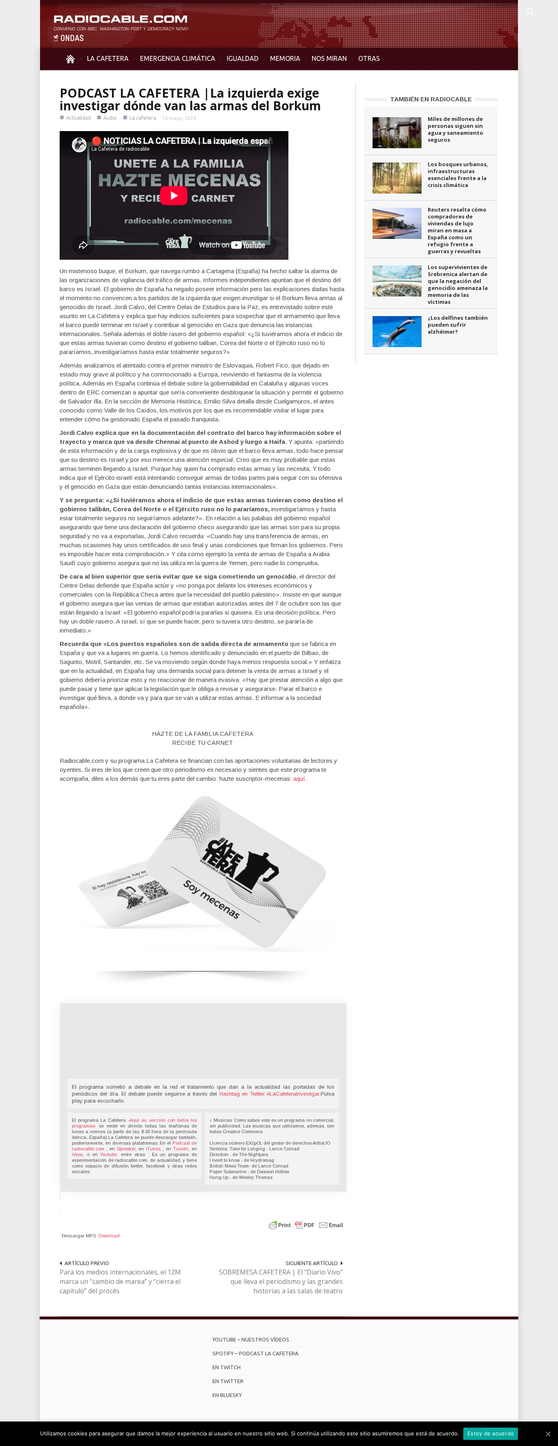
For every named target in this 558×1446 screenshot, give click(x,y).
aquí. (300, 778)
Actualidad (78, 117)
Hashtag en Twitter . (270, 1094)
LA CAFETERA (108, 58)
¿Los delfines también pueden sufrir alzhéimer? (458, 324)
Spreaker (126, 1148)
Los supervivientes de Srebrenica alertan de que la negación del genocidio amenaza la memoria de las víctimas (458, 284)
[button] (530, 10)
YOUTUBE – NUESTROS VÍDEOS (250, 1339)
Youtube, (109, 1154)
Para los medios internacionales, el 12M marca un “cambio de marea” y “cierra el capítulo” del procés (120, 1281)
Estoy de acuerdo (490, 1433)
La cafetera (142, 117)
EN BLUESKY (227, 1395)
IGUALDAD (243, 58)
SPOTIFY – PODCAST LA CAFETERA (255, 1353)
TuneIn (180, 1148)
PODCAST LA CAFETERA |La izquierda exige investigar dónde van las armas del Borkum (190, 99)
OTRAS (369, 58)
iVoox (77, 1154)
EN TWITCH (226, 1367)
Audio (110, 117)
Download (109, 1235)
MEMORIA (285, 58)
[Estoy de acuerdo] (548, 1434)
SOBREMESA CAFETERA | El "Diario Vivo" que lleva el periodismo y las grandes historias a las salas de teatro (281, 1281)
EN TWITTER (227, 1381)
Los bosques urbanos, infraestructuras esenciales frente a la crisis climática (458, 174)
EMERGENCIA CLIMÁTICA (177, 58)
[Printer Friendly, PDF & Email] (306, 1224)
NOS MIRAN (329, 58)
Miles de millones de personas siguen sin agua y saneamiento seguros (455, 129)
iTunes (154, 1148)
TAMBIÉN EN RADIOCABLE (431, 99)
